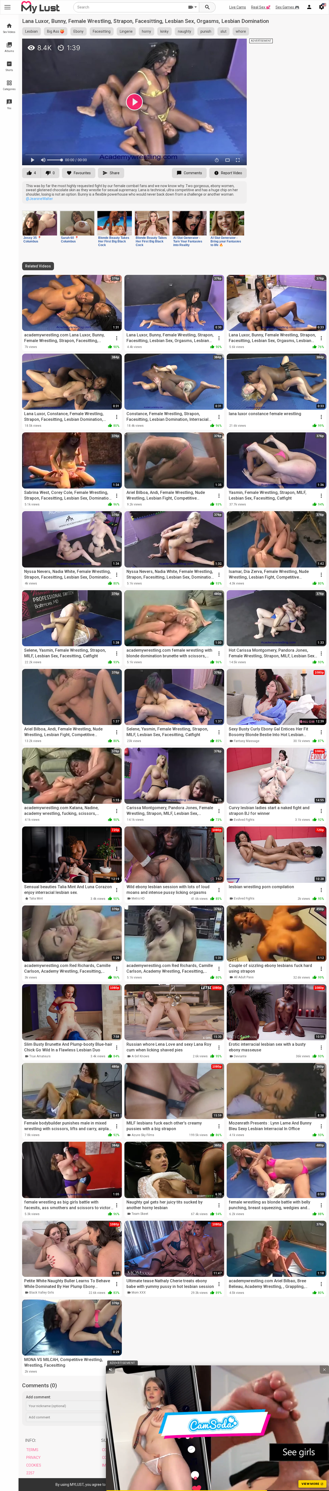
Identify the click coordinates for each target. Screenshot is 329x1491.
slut (223, 31)
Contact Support (118, 1457)
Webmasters (190, 1457)
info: (30, 1440)
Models (185, 1473)
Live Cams (237, 7)
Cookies (33, 1465)
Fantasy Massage (246, 741)
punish (205, 31)
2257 (30, 1473)
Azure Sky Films (143, 1135)
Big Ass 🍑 (55, 31)
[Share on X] (237, 44)
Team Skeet (140, 1214)
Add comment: (38, 1397)
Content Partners (195, 1465)
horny (146, 31)
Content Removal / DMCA (125, 1450)
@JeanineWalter (39, 199)
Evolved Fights (244, 820)
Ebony (79, 31)
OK (279, 1485)
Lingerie (126, 31)
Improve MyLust (117, 1465)
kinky (164, 31)
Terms (32, 1450)
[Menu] (309, 7)
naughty (184, 31)
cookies (130, 1485)
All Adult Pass (244, 977)
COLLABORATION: (195, 1440)
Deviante (240, 1056)
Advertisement (192, 1450)
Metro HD (138, 898)
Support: (111, 1440)
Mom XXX (139, 1292)
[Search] (207, 7)
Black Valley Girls (41, 1292)
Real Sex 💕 (260, 7)
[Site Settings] (321, 7)
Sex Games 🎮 (287, 7)
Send (316, 1417)
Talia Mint (36, 898)
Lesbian (31, 31)
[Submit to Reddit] (226, 44)
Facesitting (102, 31)
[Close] (289, 1483)
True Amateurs (40, 1056)
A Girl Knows (140, 1056)
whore (241, 31)
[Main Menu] (7, 7)
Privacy (33, 1457)
